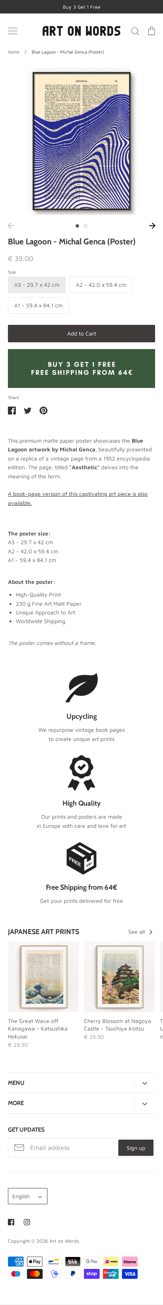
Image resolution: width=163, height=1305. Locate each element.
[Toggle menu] (12, 31)
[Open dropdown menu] (144, 1083)
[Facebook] (11, 1222)
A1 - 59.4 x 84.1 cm (38, 305)
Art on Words (64, 1241)
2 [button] (85, 226)
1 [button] (77, 226)
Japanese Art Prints (43, 931)
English (21, 1196)
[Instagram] (27, 1222)
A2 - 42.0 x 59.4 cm (101, 284)
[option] (81, 141)
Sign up (136, 1147)
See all (137, 931)
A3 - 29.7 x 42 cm (36, 284)
